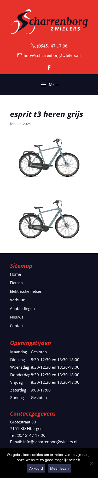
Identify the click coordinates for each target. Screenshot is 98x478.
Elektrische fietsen (26, 291)
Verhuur (17, 299)
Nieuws (16, 317)
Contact (17, 325)
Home (15, 274)
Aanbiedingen (22, 308)
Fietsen (16, 282)
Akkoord (36, 468)
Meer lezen (59, 468)
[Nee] (91, 463)
